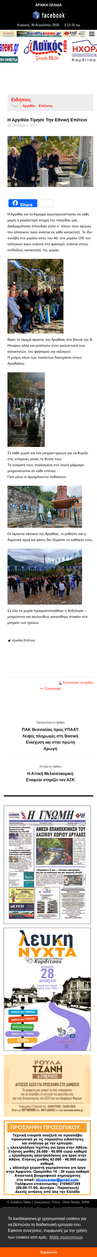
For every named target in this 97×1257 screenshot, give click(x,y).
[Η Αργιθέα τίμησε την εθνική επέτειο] (50, 161)
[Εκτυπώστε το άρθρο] (60, 682)
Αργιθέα (29, 106)
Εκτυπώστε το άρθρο (78, 682)
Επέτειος (46, 106)
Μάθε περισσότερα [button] (66, 1237)
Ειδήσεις (21, 99)
